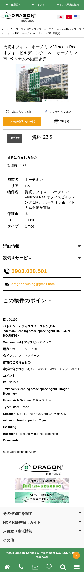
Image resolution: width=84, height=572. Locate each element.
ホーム (6, 29)
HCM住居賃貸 (13, 4)
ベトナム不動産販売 (68, 4)
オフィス (18, 29)
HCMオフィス (39, 4)
